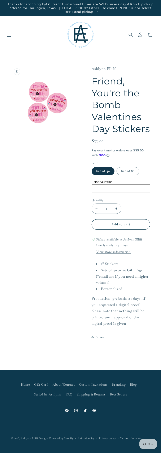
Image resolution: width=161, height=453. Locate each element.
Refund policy (86, 438)
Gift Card (41, 384)
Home (25, 384)
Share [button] (100, 337)
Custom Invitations (93, 384)
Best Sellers (118, 394)
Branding (119, 384)
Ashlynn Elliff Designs (34, 438)
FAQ (69, 394)
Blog (133, 384)
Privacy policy (107, 438)
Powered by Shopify (61, 438)
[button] (9, 34)
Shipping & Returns (91, 394)
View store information (113, 252)
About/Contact (64, 384)
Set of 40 (103, 171)
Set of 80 (128, 171)
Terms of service (130, 438)
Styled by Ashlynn (47, 394)
